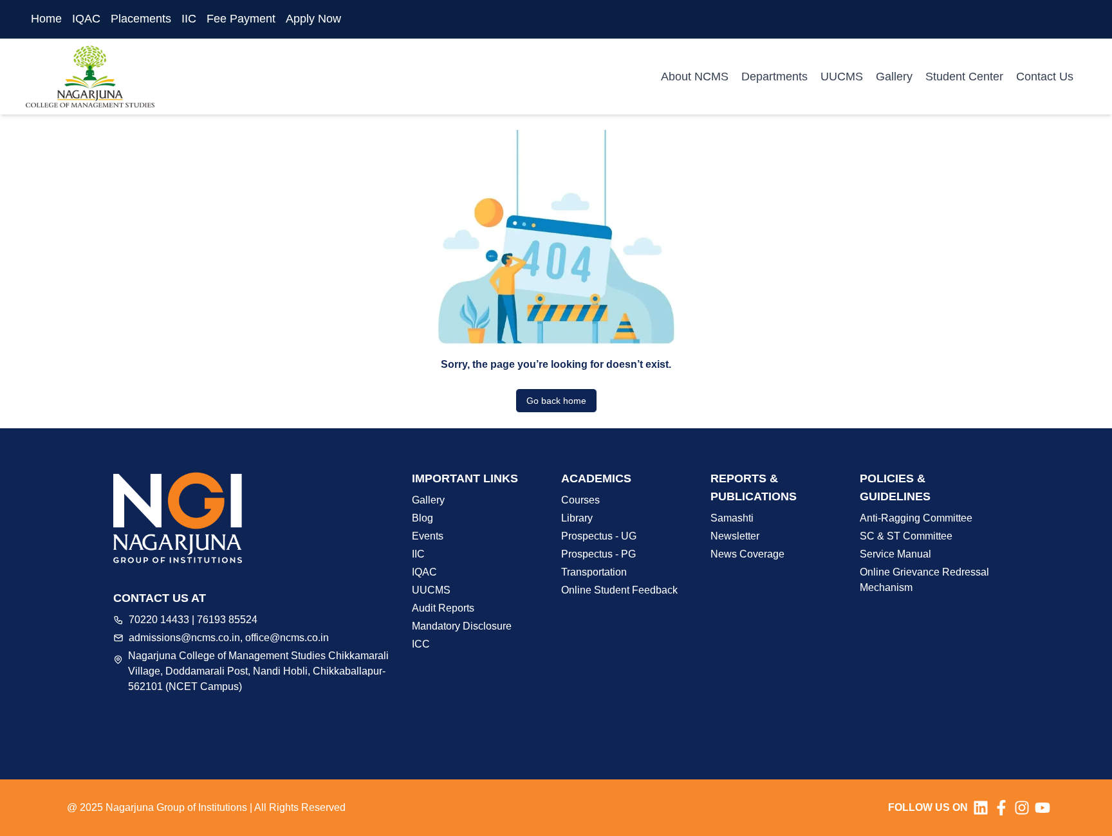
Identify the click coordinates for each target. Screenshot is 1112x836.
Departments (774, 76)
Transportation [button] (594, 572)
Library (577, 518)
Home (46, 18)
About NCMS (694, 76)
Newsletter (734, 536)
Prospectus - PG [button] (598, 554)
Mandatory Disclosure (462, 626)
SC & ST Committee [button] (906, 536)
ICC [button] (421, 644)
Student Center (964, 76)
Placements (141, 18)
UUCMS (841, 76)
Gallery (894, 76)
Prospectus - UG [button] (598, 536)
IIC (188, 18)
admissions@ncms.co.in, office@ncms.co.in (229, 637)
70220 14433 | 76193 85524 (193, 619)
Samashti (732, 518)
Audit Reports (443, 608)
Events (427, 536)
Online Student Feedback (619, 590)
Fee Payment (241, 18)
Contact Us (1044, 76)
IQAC (86, 18)
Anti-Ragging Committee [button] (916, 518)
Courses (580, 500)
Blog (422, 518)
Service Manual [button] (895, 554)
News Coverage (747, 554)
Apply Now (313, 18)
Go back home (556, 400)
